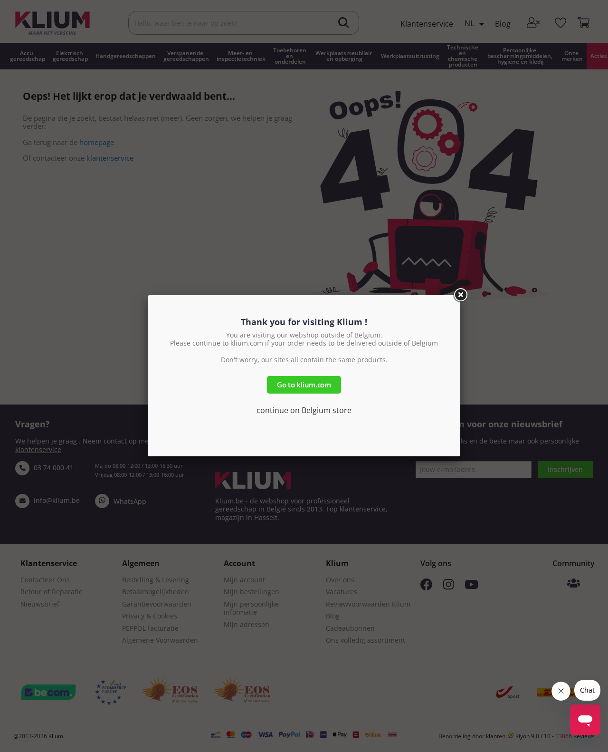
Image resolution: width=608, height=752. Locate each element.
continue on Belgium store (304, 410)
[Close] (460, 295)
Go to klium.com (304, 384)
